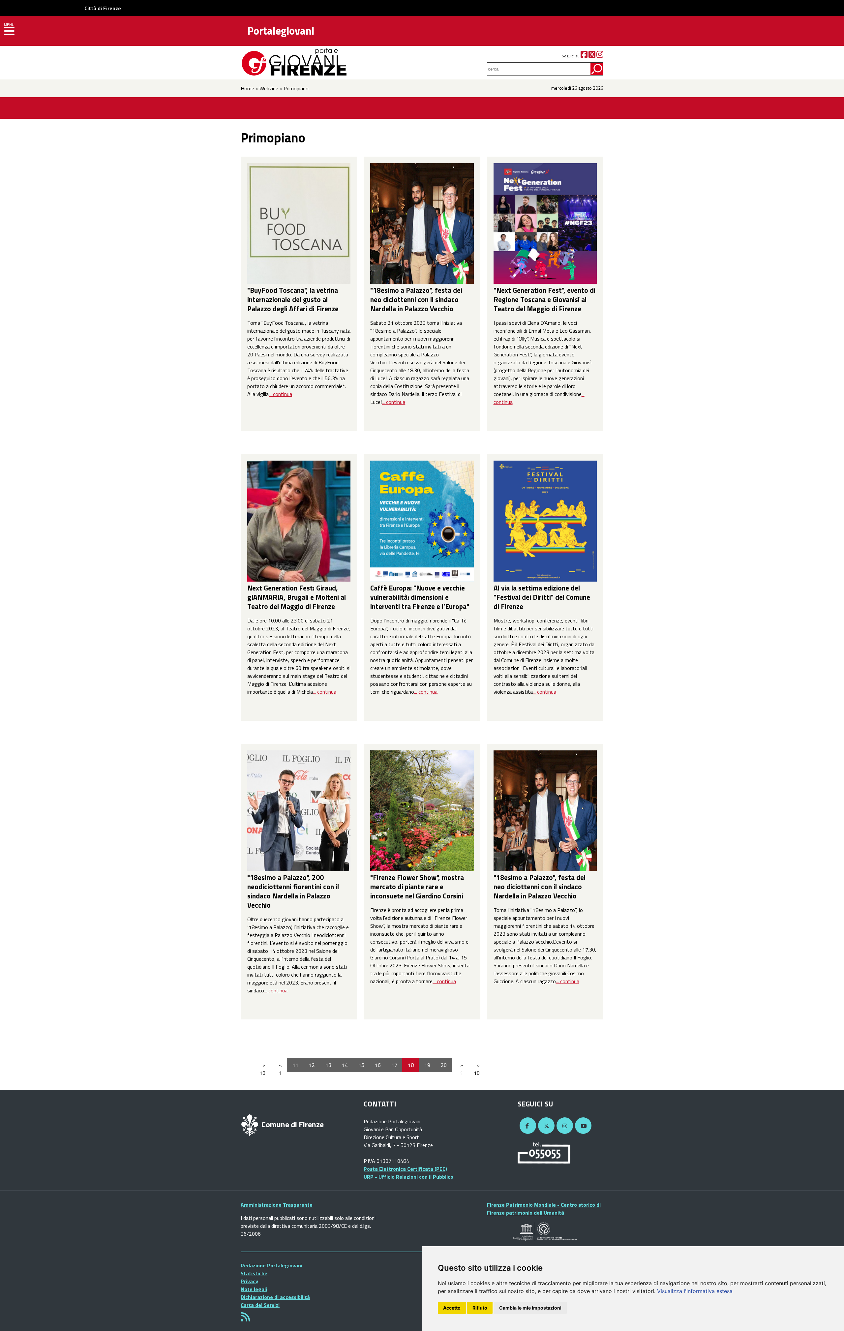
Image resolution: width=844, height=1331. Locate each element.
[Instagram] (599, 56)
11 (295, 1065)
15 (361, 1065)
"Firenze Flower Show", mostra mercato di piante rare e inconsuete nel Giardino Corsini (417, 886)
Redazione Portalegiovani (271, 1265)
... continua (280, 394)
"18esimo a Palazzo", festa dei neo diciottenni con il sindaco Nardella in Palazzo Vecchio (416, 299)
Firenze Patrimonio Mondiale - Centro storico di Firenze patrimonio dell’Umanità (544, 1209)
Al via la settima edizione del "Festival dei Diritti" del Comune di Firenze (542, 597)
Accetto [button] (452, 1308)
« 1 (280, 1069)
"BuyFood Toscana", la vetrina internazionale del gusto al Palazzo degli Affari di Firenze (293, 299)
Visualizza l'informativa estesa (695, 1291)
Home (247, 88)
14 (345, 1065)
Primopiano (296, 88)
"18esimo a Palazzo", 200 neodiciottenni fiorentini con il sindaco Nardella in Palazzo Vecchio (293, 891)
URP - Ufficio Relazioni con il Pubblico (408, 1177)
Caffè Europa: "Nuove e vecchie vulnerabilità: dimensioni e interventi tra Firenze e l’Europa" (419, 597)
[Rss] (245, 1319)
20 (444, 1065)
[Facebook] (584, 56)
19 (427, 1065)
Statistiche (254, 1273)
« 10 (262, 1069)
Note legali (254, 1289)
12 (312, 1065)
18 (411, 1065)
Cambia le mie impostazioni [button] (530, 1308)
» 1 (461, 1069)
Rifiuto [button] (479, 1308)
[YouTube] (582, 1126)
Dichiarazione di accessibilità (275, 1297)
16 (378, 1065)
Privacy (249, 1281)
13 (328, 1065)
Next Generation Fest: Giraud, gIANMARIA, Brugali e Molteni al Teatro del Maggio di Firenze (296, 597)
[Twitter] (591, 56)
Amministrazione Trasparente (277, 1205)
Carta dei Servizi (260, 1305)
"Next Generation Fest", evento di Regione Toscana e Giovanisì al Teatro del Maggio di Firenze (544, 299)
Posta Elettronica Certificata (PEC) (405, 1169)
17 (394, 1065)
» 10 (477, 1069)
